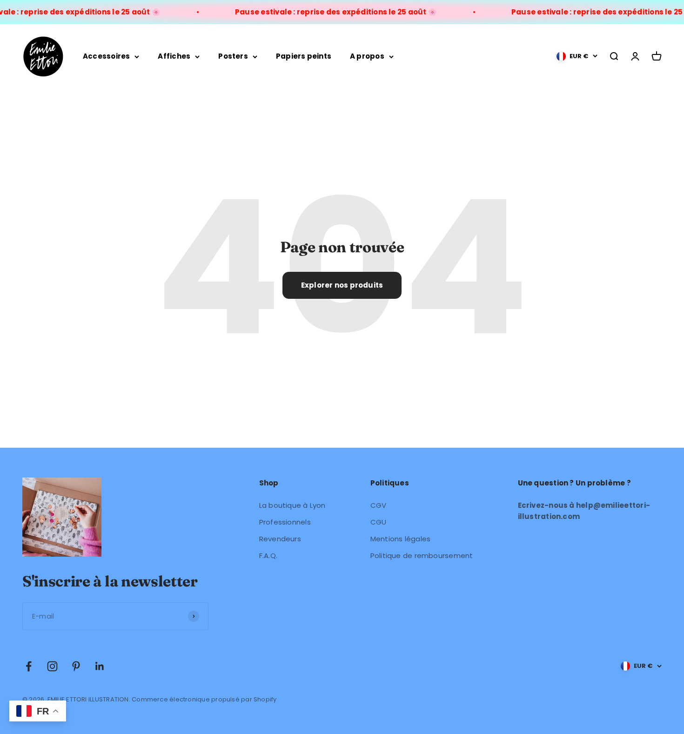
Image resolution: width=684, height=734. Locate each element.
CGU (378, 522)
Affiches (174, 56)
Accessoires (106, 56)
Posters (233, 56)
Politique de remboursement (421, 555)
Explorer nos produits (342, 285)
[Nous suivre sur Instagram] (52, 666)
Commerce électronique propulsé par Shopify (204, 699)
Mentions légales (400, 539)
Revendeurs (280, 539)
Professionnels (285, 522)
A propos (367, 56)
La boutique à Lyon (292, 505)
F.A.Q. (268, 555)
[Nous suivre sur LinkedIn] (100, 666)
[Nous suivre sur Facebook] (28, 666)
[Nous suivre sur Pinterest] (76, 666)
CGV (378, 505)
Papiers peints (303, 56)
